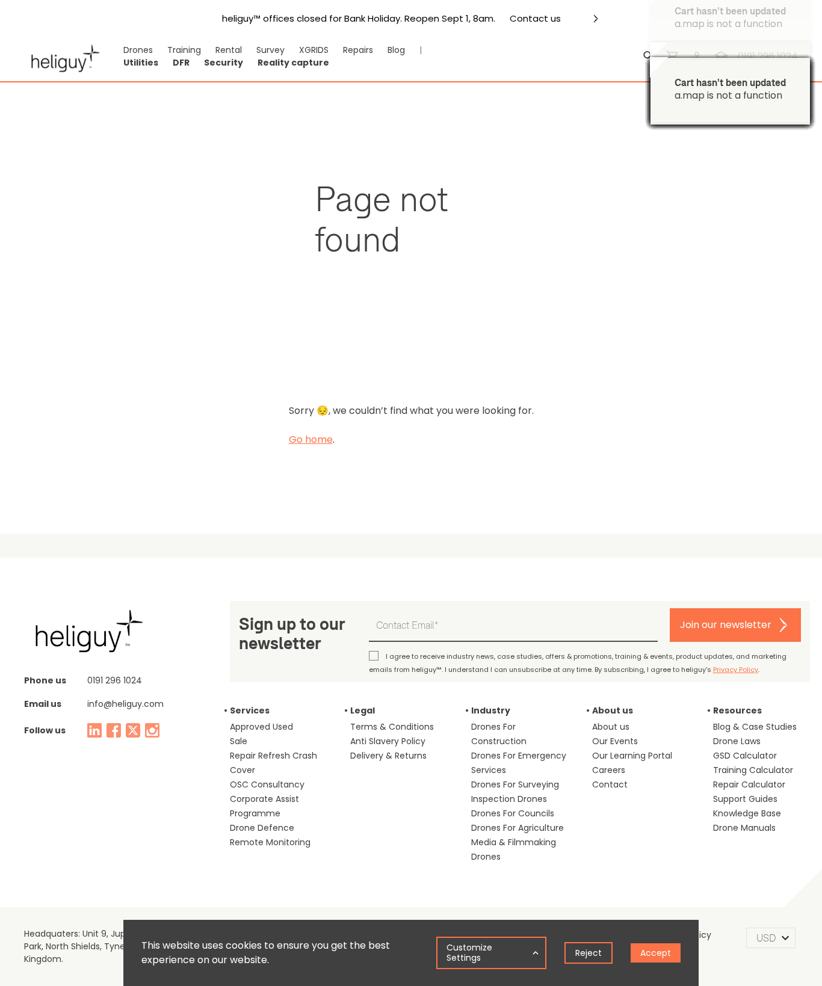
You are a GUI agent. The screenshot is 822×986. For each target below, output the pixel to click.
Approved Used (261, 727)
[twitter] (133, 730)
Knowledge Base (747, 813)
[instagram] (152, 730)
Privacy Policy (735, 669)
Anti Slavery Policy (387, 741)
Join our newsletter (725, 625)
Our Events (615, 741)
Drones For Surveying (515, 784)
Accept (655, 953)
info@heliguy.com (125, 704)
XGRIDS (314, 50)
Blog (396, 50)
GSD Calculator (745, 756)
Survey (270, 50)
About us (610, 727)
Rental (228, 50)
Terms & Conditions (392, 727)
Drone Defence (262, 828)
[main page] (61, 56)
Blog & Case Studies (755, 727)
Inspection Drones (509, 799)
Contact (610, 784)
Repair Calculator (749, 784)
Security (223, 63)
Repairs (358, 50)
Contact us (535, 18)
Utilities (140, 63)
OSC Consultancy (267, 784)
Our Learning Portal (632, 756)
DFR (181, 63)
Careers (608, 770)
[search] (649, 57)
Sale (238, 741)
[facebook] (114, 730)
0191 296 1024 (114, 680)
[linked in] (94, 730)
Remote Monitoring (270, 842)
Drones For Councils (512, 813)
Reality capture (293, 63)
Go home (311, 439)
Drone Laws (737, 741)
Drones (138, 50)
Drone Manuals (744, 828)
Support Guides (745, 799)
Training (184, 50)
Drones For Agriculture (517, 828)
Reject (588, 953)
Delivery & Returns (388, 756)
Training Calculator (753, 770)
